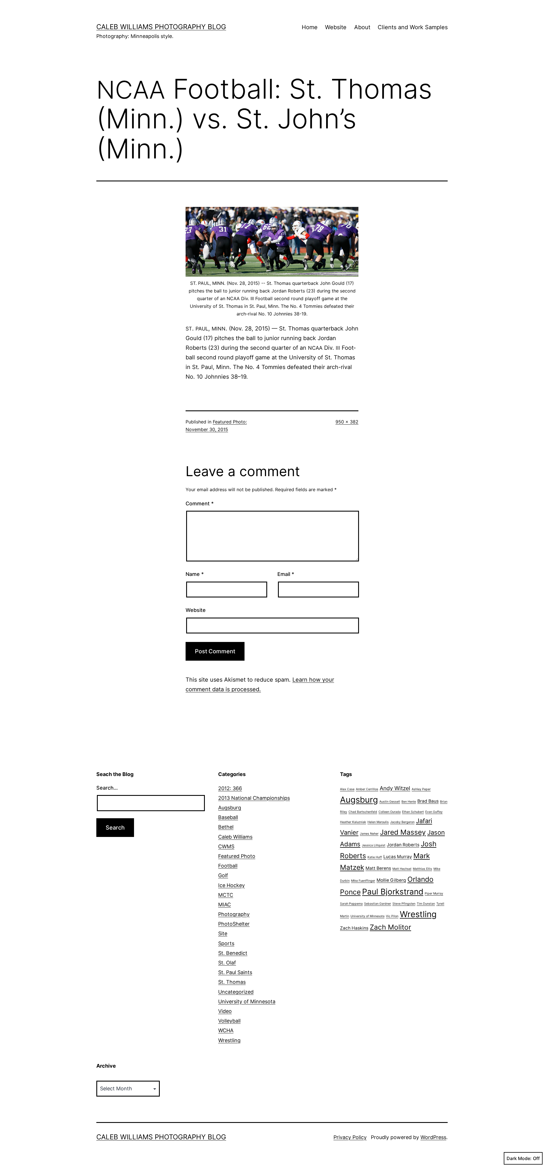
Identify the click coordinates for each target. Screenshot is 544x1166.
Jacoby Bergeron (402, 822)
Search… (107, 788)
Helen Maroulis (378, 822)
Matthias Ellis (422, 869)
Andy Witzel (395, 788)
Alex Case (347, 789)
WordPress (433, 1137)
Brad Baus (428, 801)
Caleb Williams (235, 837)
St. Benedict (232, 953)
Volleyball (229, 1021)
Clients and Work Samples (413, 27)
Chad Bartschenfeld (362, 812)
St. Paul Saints (235, 972)
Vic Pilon (392, 916)
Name (195, 574)
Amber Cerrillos (367, 789)
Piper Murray (434, 893)
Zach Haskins (354, 928)
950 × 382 (346, 422)
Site (222, 933)
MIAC (224, 905)
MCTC (225, 895)
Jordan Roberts (403, 844)
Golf (223, 875)
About (362, 27)
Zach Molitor (390, 927)
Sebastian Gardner (377, 904)
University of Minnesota (246, 1001)
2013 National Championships (254, 798)
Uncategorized (236, 992)
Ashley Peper (421, 789)
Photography (234, 914)
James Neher (369, 834)
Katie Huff (374, 857)
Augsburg (229, 808)
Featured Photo (236, 856)
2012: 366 (230, 788)
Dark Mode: (519, 1158)
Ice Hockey (231, 885)
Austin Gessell (389, 802)
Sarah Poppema (351, 904)
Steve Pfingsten (403, 904)
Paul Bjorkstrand (392, 891)
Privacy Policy (350, 1137)
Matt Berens (378, 868)
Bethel (225, 827)
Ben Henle (408, 802)
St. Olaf (227, 963)
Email (285, 574)
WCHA (225, 1030)
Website (336, 27)
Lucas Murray (397, 856)
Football (227, 866)
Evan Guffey (434, 812)
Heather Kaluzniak (353, 822)
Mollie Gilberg (391, 880)
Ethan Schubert (413, 812)
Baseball (228, 817)
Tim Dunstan (426, 904)
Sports (226, 943)
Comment (200, 503)
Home (310, 27)
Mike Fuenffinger (363, 881)
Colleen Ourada (390, 812)
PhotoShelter (234, 924)
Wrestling (229, 1040)
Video (225, 1011)
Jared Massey (403, 832)
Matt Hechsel (401, 869)
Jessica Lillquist (373, 845)
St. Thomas (232, 982)
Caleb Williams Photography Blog (161, 27)
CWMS (226, 846)
